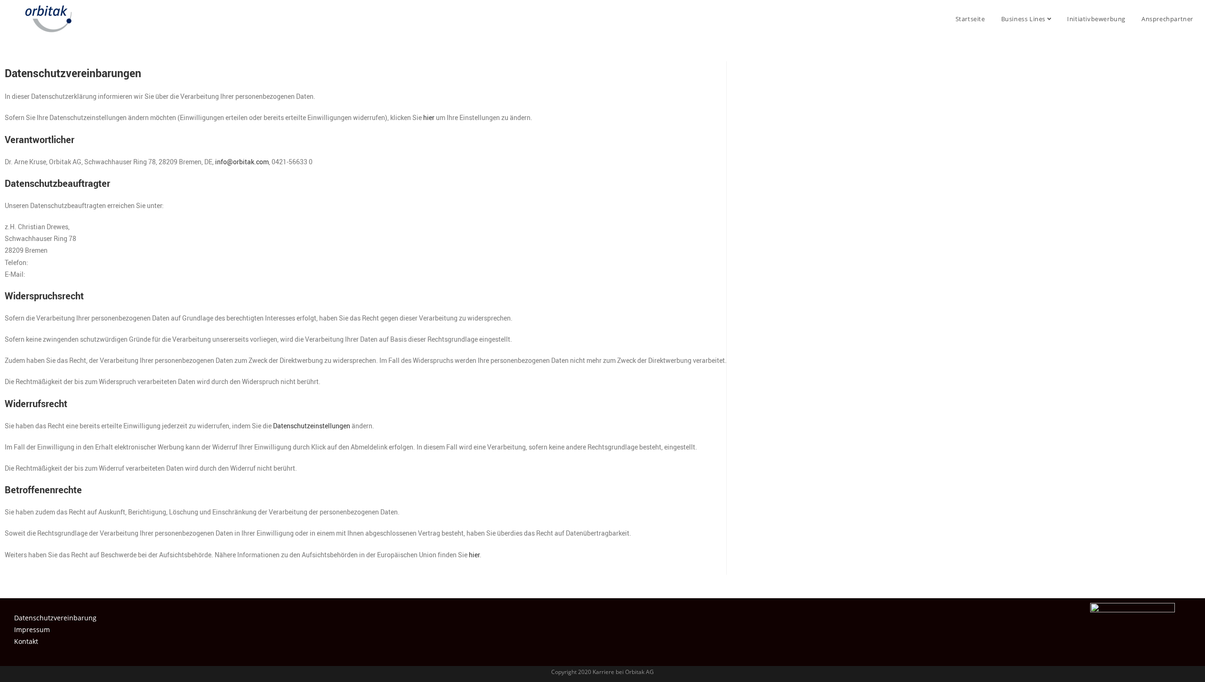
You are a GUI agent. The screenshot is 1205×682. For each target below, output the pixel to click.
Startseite (970, 19)
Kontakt (26, 641)
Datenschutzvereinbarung (55, 617)
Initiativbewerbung (1096, 19)
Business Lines (1024, 19)
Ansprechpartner (1167, 19)
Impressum (32, 629)
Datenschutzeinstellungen (311, 425)
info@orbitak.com (242, 161)
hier (428, 117)
